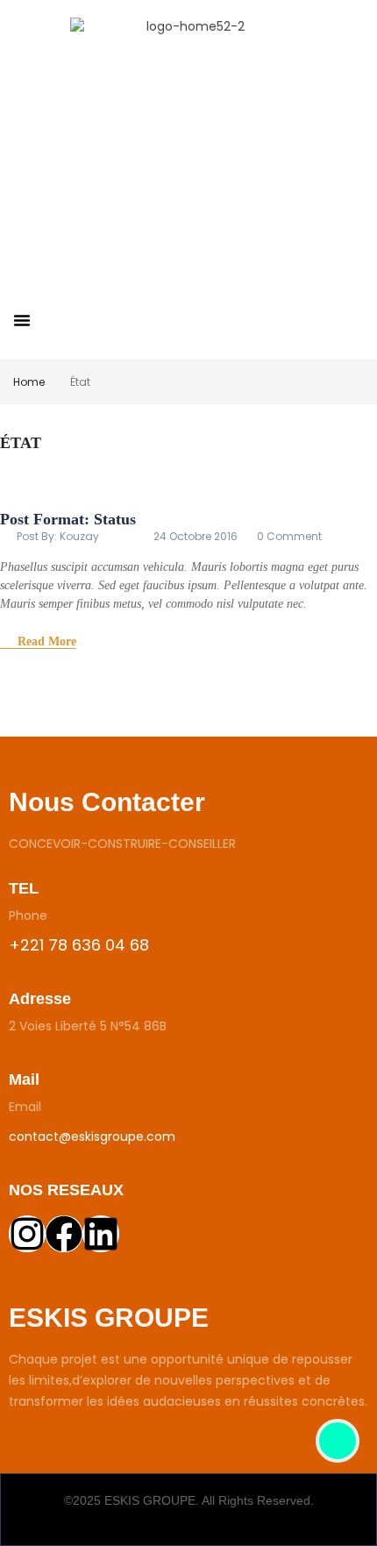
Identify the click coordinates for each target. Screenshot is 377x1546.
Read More (47, 641)
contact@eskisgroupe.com (92, 1136)
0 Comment (289, 536)
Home (29, 381)
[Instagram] (27, 1233)
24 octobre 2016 (195, 536)
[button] (22, 320)
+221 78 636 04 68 (79, 945)
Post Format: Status (68, 519)
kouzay (79, 536)
